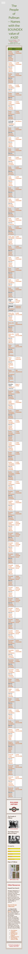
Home (14, 40)
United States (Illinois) (10, 70)
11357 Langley (18, 482)
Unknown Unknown (18, 306)
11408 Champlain (19, 52)
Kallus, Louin (10, 102)
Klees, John (10, 345)
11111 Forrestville (19, 721)
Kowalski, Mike (11, 650)
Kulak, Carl (10, 689)
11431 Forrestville (19, 755)
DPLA (9, 911)
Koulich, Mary (10, 512)
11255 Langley (18, 670)
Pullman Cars (14, 932)
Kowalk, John (10, 620)
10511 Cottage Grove (18, 523)
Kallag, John (10, 74)
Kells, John (11, 236)
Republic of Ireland (11, 134)
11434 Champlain (19, 492)
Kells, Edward (10, 188)
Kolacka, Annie (10, 391)
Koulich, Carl (10, 492)
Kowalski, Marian (11, 641)
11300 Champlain (19, 94)
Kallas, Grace (10, 94)
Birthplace (10, 856)
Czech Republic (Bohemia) (11, 784)
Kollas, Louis (10, 482)
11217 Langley (18, 660)
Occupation (10, 853)
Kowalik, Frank (10, 565)
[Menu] (3, 2)
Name (9, 848)
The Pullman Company (14, 931)
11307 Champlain (19, 128)
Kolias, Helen (10, 443)
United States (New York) (10, 737)
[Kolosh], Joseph (10, 766)
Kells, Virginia (10, 288)
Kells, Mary (9, 269)
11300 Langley (18, 85)
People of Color (11, 859)
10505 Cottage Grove (18, 566)
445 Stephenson (19, 323)
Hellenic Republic (10, 108)
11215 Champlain (19, 641)
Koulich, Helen (10, 501)
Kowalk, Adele (10, 588)
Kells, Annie (10, 167)
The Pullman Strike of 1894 (14, 938)
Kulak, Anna (10, 680)
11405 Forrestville (19, 313)
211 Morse (19, 121)
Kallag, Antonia (10, 52)
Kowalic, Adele (10, 522)
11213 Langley (18, 102)
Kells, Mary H (10, 280)
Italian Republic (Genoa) (10, 58)
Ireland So (11, 154)
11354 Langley (18, 391)
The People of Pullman (14, 40)
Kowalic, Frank (10, 533)
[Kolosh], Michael (10, 788)
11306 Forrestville (19, 730)
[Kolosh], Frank (10, 755)
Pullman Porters (15, 936)
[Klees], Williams (10, 742)
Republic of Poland (11, 397)
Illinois (10, 90)
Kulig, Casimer (10, 721)
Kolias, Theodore (11, 462)
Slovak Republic (10, 685)
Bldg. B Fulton (17, 384)
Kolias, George (10, 421)
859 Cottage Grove (18, 301)
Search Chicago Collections (12, 905)
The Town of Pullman (14, 934)
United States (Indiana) (10, 319)
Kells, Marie (10, 247)
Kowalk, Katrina (10, 631)
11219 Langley (18, 112)
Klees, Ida (11, 313)
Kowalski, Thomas (11, 660)
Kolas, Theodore (11, 411)
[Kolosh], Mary (10, 777)
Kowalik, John (10, 577)
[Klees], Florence (10, 730)
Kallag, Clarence (10, 63)
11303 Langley (18, 421)
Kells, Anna (9, 128)
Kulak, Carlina (10, 710)
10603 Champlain (19, 401)
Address (9, 851)
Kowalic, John (10, 554)
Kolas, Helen (10, 401)
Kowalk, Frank (10, 599)
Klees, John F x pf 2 (11, 372)
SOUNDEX (11, 54)
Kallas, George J (10, 85)
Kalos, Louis (10, 112)
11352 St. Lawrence (18, 358)
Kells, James (10, 199)
